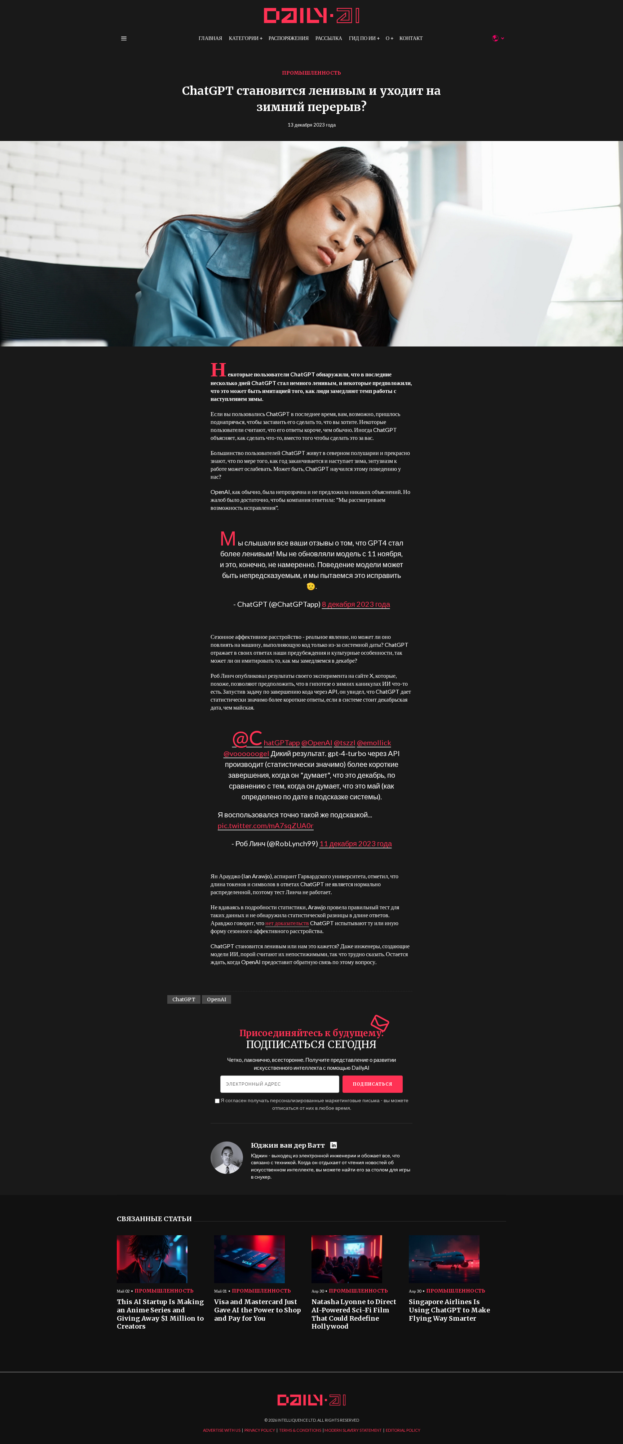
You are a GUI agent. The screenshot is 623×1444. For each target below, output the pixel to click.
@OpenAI (316, 742)
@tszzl (344, 742)
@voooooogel (246, 753)
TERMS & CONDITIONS (300, 1430)
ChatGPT (183, 999)
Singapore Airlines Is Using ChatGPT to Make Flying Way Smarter (449, 1310)
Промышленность (311, 73)
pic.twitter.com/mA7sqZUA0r (266, 825)
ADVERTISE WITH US (221, 1430)
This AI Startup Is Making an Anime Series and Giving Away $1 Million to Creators (160, 1314)
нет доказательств (287, 922)
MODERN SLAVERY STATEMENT (353, 1430)
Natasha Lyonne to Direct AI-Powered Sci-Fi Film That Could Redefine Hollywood (354, 1314)
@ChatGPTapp (266, 742)
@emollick (374, 742)
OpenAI (216, 999)
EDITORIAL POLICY (403, 1430)
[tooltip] (334, 1145)
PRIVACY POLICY (259, 1430)
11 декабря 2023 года (355, 843)
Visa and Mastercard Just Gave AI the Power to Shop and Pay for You (257, 1310)
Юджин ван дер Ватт (288, 1145)
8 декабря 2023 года (356, 604)
